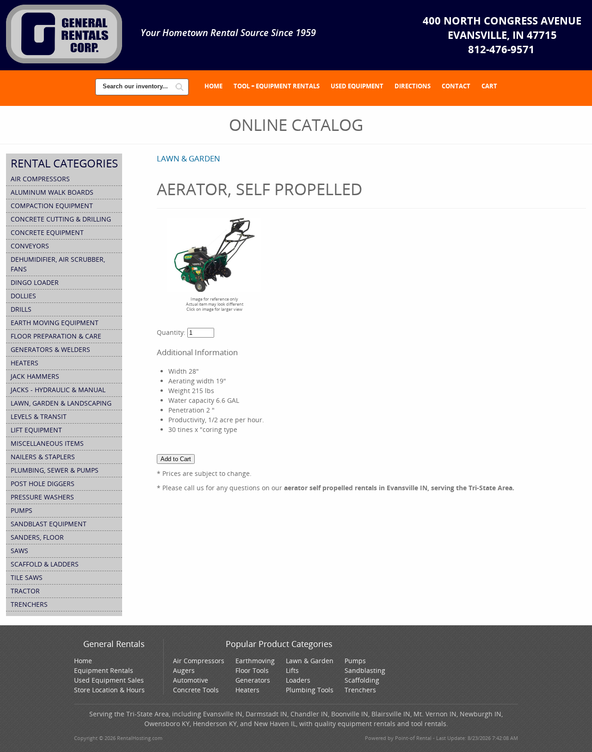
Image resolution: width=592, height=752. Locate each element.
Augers (184, 670)
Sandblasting (365, 670)
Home (213, 86)
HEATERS (24, 362)
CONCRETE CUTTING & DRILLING (61, 219)
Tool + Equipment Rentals (277, 86)
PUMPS (21, 510)
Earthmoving (255, 660)
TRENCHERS (29, 604)
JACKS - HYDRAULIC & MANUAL (58, 389)
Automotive (190, 680)
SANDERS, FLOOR (37, 537)
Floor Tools (252, 670)
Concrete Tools (196, 689)
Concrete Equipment (47, 232)
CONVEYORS (30, 245)
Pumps (355, 660)
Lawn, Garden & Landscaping (61, 403)
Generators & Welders (50, 349)
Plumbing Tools (309, 689)
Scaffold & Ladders (45, 564)
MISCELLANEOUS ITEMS (47, 443)
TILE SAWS (27, 577)
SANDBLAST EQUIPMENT (48, 523)
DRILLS (21, 309)
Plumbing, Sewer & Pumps (55, 470)
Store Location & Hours (109, 689)
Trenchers (360, 689)
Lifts (292, 670)
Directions (413, 86)
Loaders (298, 680)
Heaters (247, 689)
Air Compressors (40, 178)
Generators (252, 680)
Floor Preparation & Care (56, 336)
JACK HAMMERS (35, 376)
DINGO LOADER (35, 282)
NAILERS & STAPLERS (43, 456)
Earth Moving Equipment (55, 322)
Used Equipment (357, 86)
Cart (489, 86)
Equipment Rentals (103, 670)
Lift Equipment (36, 429)
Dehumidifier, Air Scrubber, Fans (58, 264)
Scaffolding (362, 680)
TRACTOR (25, 590)
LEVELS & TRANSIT (39, 416)
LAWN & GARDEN (188, 158)
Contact (456, 86)
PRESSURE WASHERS (42, 497)
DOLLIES (23, 295)
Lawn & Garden (309, 660)
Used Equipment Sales (109, 680)
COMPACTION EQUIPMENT (52, 205)
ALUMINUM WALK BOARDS (52, 192)
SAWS (19, 550)
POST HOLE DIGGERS (42, 483)
